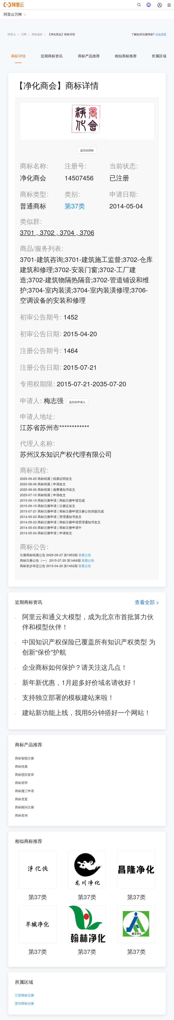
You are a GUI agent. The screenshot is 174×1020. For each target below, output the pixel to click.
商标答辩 (21, 782)
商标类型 (33, 193)
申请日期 (122, 193)
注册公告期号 (39, 350)
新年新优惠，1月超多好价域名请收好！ (80, 682)
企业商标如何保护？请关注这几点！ (74, 667)
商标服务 (37, 34)
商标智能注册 (24, 758)
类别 (71, 193)
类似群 (30, 221)
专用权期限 (36, 383)
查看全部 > (147, 602)
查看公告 (84, 555)
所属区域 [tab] (159, 55)
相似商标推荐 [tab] (126, 55)
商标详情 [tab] (18, 55)
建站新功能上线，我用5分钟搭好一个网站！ (86, 712)
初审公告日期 (39, 333)
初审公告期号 (39, 316)
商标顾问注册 (24, 807)
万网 (24, 34)
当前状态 (122, 165)
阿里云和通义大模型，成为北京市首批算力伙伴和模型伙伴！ (88, 621)
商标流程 (33, 470)
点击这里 (160, 34)
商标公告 (33, 546)
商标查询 (21, 815)
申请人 (30, 400)
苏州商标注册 (24, 1003)
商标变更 (21, 799)
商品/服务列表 (40, 248)
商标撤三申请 (24, 790)
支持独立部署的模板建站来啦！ (68, 697)
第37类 (75, 205)
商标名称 (33, 165)
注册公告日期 (39, 367)
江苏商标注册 (24, 995)
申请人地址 (36, 416)
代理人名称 (36, 443)
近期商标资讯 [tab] (52, 55)
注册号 (74, 165)
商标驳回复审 (24, 774)
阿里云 (12, 34)
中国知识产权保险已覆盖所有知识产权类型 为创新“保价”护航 (88, 646)
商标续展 (21, 766)
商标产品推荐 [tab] (89, 55)
